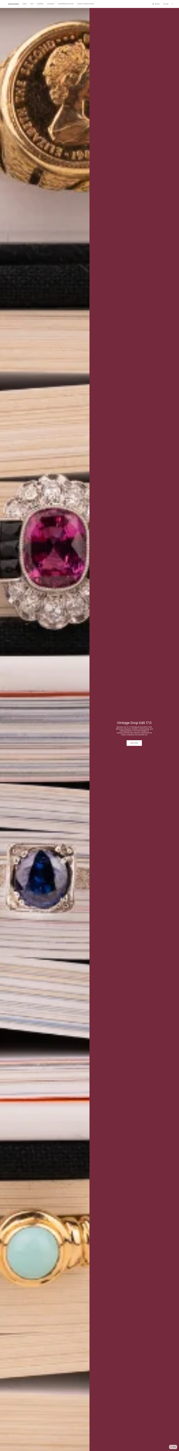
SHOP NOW (134, 743)
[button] (156, 4)
